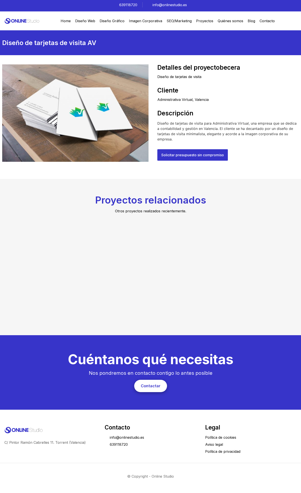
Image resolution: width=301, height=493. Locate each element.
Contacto (267, 21)
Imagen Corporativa (145, 21)
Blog (251, 21)
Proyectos (204, 21)
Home (66, 21)
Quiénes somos (230, 21)
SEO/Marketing (179, 21)
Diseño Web (85, 21)
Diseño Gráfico (112, 21)
